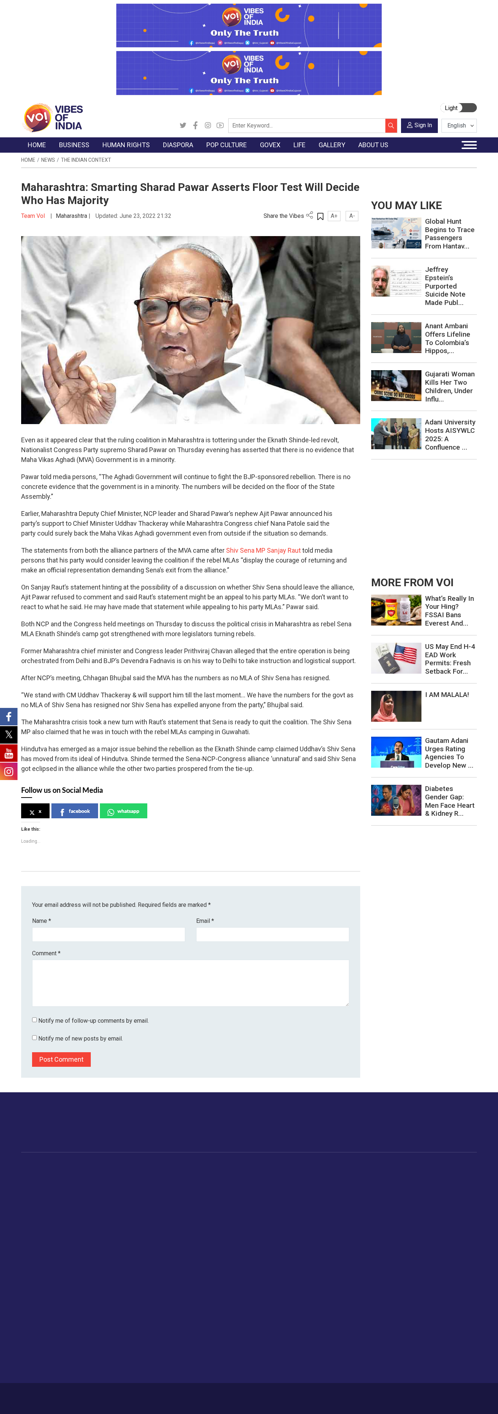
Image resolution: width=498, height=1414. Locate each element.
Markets (94, 1203)
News (48, 160)
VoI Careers (42, 1358)
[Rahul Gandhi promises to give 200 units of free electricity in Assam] (396, 609)
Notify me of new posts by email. (80, 1038)
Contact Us (103, 1395)
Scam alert (41, 1322)
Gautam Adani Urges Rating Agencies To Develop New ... (449, 752)
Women (397, 1185)
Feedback (133, 1395)
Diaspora (177, 1167)
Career (49, 1395)
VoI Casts (454, 1203)
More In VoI (36, 1294)
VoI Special (41, 1222)
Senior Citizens (406, 1222)
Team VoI (34, 215)
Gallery (443, 1167)
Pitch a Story (44, 1331)
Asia (179, 1185)
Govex (262, 1167)
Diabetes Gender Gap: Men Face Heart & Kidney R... (450, 801)
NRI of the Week (194, 1194)
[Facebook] (195, 125)
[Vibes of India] (52, 117)
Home (28, 160)
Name (41, 920)
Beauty (396, 1276)
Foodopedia (325, 1167)
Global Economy (104, 1194)
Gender (396, 1194)
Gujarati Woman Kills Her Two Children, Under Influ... (450, 386)
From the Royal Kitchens (347, 1185)
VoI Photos (456, 1222)
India (90, 1176)
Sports (396, 1267)
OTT (230, 1194)
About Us (73, 1395)
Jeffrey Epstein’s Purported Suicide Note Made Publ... (445, 286)
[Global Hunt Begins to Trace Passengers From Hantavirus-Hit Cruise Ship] (396, 232)
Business (89, 1167)
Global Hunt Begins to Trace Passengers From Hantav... (450, 233)
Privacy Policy (166, 1395)
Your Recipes (333, 1194)
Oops (34, 1340)
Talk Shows (456, 1185)
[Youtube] (220, 125)
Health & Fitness (407, 1249)
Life (386, 1167)
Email (205, 920)
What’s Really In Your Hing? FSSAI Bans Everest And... (449, 610)
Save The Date (459, 1176)
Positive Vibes (45, 1231)
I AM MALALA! (447, 694)
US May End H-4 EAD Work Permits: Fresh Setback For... (450, 658)
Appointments (278, 1203)
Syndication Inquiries (53, 1349)
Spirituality (400, 1285)
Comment (46, 953)
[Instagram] (207, 125)
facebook (79, 811)
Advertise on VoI (48, 1303)
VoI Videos (455, 1194)
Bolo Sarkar (275, 1194)
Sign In (423, 125)
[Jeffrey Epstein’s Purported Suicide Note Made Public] (396, 280)
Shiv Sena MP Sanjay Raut (263, 550)
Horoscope (401, 1176)
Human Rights (145, 1167)
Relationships (404, 1203)
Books (233, 1203)
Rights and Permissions (57, 1367)
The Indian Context (86, 160)
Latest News (43, 1185)
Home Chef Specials (341, 1176)
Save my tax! (100, 1213)
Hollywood (237, 1185)
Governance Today (283, 1176)
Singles (396, 1231)
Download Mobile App (435, 1398)
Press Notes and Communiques (67, 1312)
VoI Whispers (277, 1185)
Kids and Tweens (408, 1258)
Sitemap (197, 1395)
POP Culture (233, 1167)
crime (35, 1213)
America (184, 1176)
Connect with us (434, 1129)
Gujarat (37, 1203)
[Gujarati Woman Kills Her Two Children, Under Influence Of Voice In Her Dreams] (396, 385)
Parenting (399, 1213)
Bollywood (237, 1176)
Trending (38, 1176)
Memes (451, 1213)
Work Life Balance (409, 1240)
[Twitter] (183, 125)
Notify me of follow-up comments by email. (93, 1020)
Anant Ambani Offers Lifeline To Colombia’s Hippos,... (447, 338)
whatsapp (128, 811)
